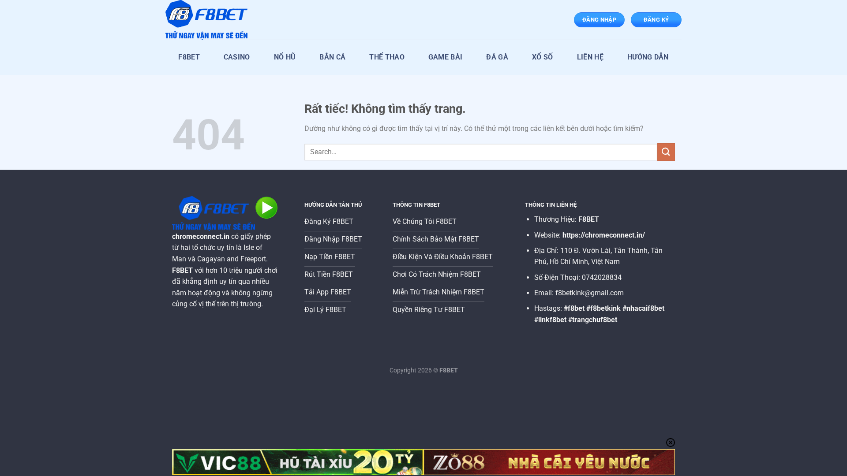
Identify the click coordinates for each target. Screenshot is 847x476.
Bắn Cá (332, 57)
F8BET (189, 57)
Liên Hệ (590, 57)
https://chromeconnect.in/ (603, 235)
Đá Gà (497, 57)
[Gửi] (666, 151)
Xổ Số (542, 57)
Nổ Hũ (285, 57)
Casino (237, 57)
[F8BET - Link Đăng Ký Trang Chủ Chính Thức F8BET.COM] (209, 20)
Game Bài (445, 57)
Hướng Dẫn (648, 57)
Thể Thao (387, 57)
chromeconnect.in (200, 236)
